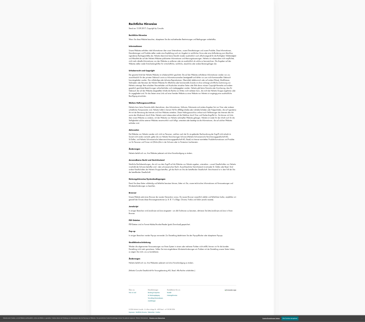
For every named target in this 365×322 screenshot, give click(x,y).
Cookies (158, 312)
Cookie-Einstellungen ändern (271, 318)
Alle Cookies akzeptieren (289, 318)
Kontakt (169, 292)
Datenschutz (151, 312)
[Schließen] (362, 318)
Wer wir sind (132, 292)
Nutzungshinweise (172, 295)
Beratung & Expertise (154, 292)
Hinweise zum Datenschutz (157, 318)
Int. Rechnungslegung (154, 295)
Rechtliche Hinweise (141, 312)
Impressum (132, 312)
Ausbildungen (152, 301)
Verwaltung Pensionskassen (155, 298)
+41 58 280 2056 (170, 309)
